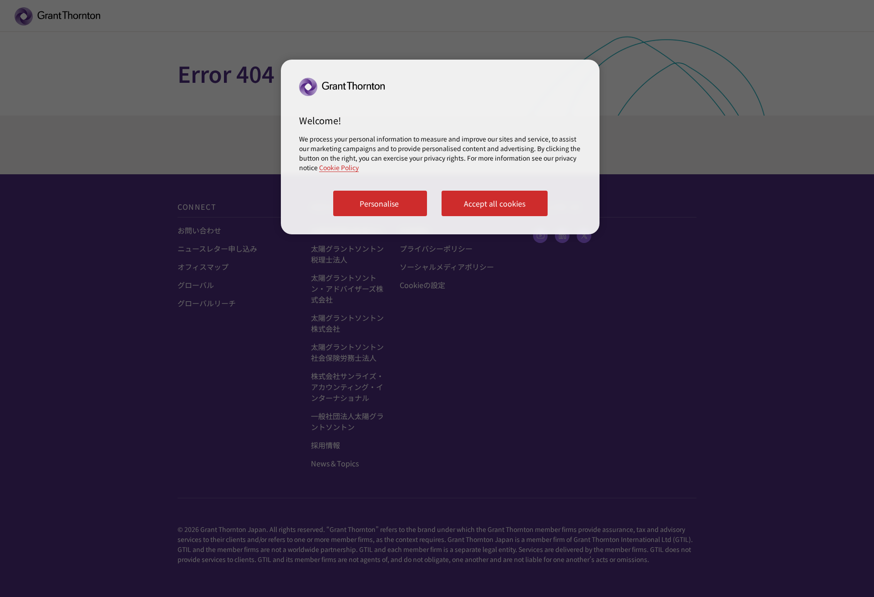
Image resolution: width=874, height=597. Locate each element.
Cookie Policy (339, 167)
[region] (440, 147)
